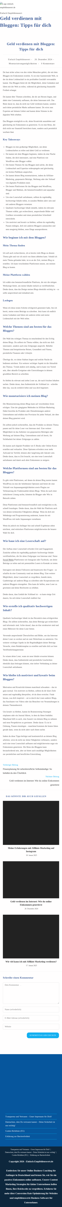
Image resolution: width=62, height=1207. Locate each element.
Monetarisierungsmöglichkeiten (23, 64)
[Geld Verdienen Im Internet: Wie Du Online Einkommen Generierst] (31, 879)
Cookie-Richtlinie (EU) (15, 1131)
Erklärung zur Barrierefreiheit (17, 1136)
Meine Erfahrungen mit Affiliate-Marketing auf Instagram (31, 849)
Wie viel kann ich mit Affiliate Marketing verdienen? (31, 961)
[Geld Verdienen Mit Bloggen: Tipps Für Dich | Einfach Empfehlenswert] (31, 823)
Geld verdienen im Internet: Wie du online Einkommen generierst (31, 903)
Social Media (8, 560)
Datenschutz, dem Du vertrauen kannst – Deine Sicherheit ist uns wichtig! (30, 1152)
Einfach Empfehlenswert (11, 13)
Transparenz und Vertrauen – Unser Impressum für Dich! (28, 1117)
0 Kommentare (47, 64)
